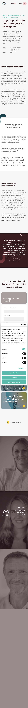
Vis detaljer (21, 368)
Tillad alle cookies (14, 372)
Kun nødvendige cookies (14, 382)
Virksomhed (7, 315)
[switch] (24, 353)
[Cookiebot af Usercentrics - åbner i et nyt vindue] (20, 324)
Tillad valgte (14, 377)
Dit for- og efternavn (9, 308)
